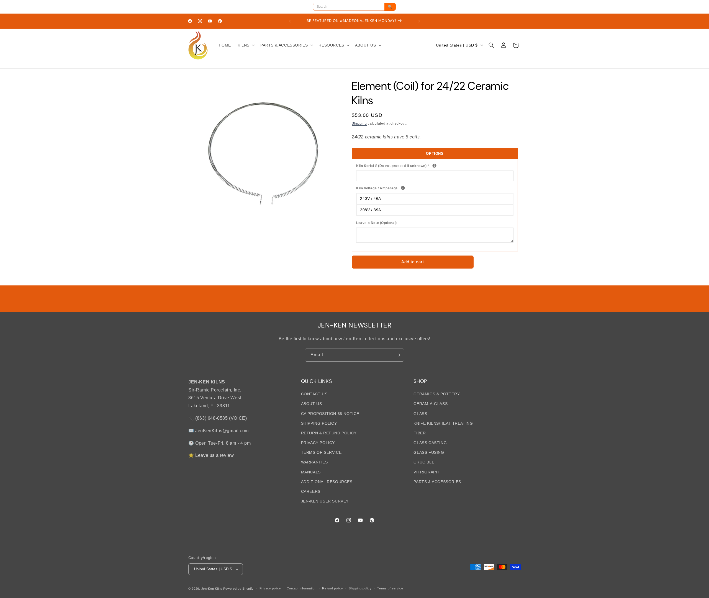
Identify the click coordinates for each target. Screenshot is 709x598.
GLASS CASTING (430, 442)
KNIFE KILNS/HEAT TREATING (443, 423)
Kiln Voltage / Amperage (399, 187)
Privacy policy (270, 588)
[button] (245, 45)
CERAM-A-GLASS (430, 403)
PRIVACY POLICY (318, 442)
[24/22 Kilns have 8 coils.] (403, 188)
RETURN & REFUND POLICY (329, 433)
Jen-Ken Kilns (211, 588)
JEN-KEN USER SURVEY (325, 501)
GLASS (420, 413)
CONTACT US (314, 394)
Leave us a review (214, 455)
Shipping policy (360, 588)
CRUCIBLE (423, 462)
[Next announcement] (419, 21)
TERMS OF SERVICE (321, 452)
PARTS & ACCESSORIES (437, 482)
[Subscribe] (398, 355)
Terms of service (390, 588)
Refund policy (332, 588)
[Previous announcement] (290, 21)
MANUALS (311, 472)
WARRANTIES (314, 462)
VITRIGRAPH (426, 472)
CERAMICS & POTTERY (436, 394)
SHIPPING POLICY (319, 423)
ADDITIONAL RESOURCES (327, 482)
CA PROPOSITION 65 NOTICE (330, 413)
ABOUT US (311, 403)
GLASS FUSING (428, 452)
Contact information (301, 588)
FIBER (419, 433)
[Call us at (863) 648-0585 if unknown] (434, 166)
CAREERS (310, 491)
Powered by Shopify (238, 588)
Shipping (359, 123)
